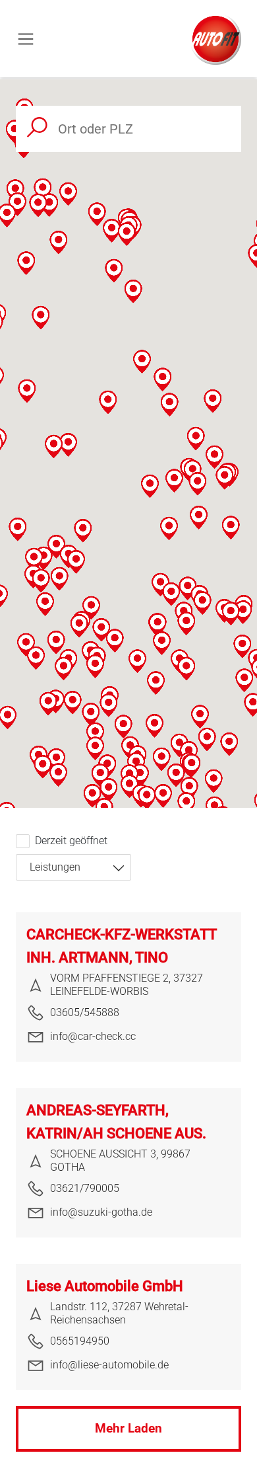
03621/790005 (84, 1188)
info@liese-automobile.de (109, 1365)
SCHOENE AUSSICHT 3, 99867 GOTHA (120, 1160)
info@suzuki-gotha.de (101, 1212)
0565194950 (79, 1341)
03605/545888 (84, 1012)
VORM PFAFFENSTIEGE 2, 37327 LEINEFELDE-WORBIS (126, 985)
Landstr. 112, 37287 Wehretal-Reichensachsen (119, 1313)
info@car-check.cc (93, 1036)
